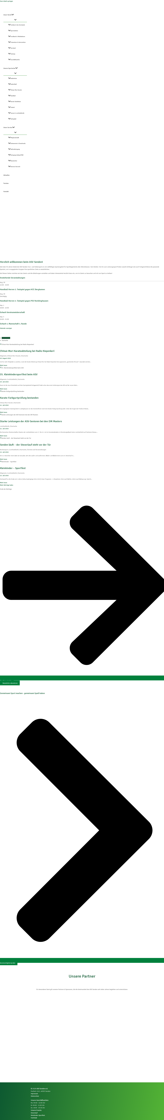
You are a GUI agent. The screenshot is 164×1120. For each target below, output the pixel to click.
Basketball (13, 84)
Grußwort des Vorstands (17, 25)
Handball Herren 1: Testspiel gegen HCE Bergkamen (22, 289)
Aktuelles (6, 175)
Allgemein (4, 356)
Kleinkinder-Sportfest (38, 1115)
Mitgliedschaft (14, 138)
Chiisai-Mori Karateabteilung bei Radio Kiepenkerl (27, 351)
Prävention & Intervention (18, 42)
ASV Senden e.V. (42, 1089)
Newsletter (13, 161)
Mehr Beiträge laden (6, 485)
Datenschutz (35, 1096)
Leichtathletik (13, 379)
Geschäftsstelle (15, 60)
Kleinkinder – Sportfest (13, 468)
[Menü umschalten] (15, 19)
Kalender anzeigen (6, 328)
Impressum (34, 1094)
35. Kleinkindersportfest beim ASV (18, 374)
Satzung (12, 54)
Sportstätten (14, 31)
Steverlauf (34, 1113)
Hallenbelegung (15, 149)
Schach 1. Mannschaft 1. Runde (13, 323)
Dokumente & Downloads (17, 143)
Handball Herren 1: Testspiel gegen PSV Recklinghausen (24, 301)
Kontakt (6, 191)
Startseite (24, 356)
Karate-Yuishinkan (15, 101)
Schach (12, 107)
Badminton (13, 78)
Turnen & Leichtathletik (17, 113)
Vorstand (13, 48)
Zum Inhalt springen (6, 1)
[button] (13, 14)
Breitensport (4, 450)
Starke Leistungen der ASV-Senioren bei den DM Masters (31, 421)
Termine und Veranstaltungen (36, 450)
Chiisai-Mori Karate (16, 90)
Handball (13, 96)
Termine (6, 183)
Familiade (34, 1118)
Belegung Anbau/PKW (16, 155)
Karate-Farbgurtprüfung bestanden (19, 397)
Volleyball (13, 119)
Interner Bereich (15, 166)
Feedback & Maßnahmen (17, 36)
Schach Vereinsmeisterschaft (12, 312)
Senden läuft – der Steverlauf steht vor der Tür (25, 444)
